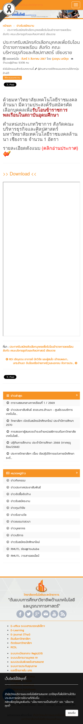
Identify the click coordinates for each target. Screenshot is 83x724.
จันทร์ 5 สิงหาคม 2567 (33, 59)
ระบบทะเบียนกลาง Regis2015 (27, 653)
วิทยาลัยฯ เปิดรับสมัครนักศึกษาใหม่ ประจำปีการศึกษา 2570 (40, 422)
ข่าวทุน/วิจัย (17, 508)
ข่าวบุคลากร (17, 528)
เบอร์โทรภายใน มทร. (21, 670)
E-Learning (17, 630)
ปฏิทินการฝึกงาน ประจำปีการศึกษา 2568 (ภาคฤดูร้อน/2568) (38, 444)
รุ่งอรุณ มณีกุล (60, 59)
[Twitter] (29, 614)
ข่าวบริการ (16, 535)
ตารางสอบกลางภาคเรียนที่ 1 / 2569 (32, 403)
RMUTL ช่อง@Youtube (24, 549)
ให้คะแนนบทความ (12, 77)
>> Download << (19, 173)
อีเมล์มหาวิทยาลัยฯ (20, 639)
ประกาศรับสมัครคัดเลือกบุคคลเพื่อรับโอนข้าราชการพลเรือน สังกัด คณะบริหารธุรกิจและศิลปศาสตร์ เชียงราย (38, 349)
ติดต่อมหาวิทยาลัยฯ (21, 643)
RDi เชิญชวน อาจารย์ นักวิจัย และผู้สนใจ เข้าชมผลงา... (38, 359)
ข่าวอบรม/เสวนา (20, 521)
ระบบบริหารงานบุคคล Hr (24, 658)
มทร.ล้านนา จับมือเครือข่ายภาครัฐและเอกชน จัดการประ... (44, 363)
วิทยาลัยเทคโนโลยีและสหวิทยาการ (23, 5)
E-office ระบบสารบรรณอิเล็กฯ (28, 626)
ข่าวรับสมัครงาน (20, 501)
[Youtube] (54, 614)
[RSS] (63, 614)
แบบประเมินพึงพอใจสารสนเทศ (27, 662)
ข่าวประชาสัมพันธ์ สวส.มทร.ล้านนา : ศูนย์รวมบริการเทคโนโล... (39, 411)
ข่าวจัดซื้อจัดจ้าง (20, 494)
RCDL (14, 647)
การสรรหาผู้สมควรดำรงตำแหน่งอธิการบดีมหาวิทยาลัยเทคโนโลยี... (41, 433)
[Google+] (37, 614)
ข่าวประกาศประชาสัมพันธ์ (25, 487)
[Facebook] (20, 614)
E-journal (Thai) (20, 635)
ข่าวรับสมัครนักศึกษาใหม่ (25, 542)
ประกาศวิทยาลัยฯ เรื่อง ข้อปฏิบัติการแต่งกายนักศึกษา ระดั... (40, 455)
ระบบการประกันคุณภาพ (24, 666)
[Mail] (46, 614)
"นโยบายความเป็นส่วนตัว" (44, 702)
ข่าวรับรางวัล (18, 514)
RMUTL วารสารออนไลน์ (24, 555)
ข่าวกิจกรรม (17, 480)
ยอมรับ (72, 713)
